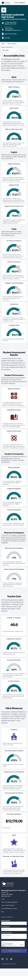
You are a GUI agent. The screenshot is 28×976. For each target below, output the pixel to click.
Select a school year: (7, 47)
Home (3, 43)
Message (6, 932)
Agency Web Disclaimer (8, 905)
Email (5, 926)
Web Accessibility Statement (9, 902)
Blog (2, 911)
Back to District (12, 43)
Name (5, 920)
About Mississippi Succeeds (9, 908)
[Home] (5, 2)
